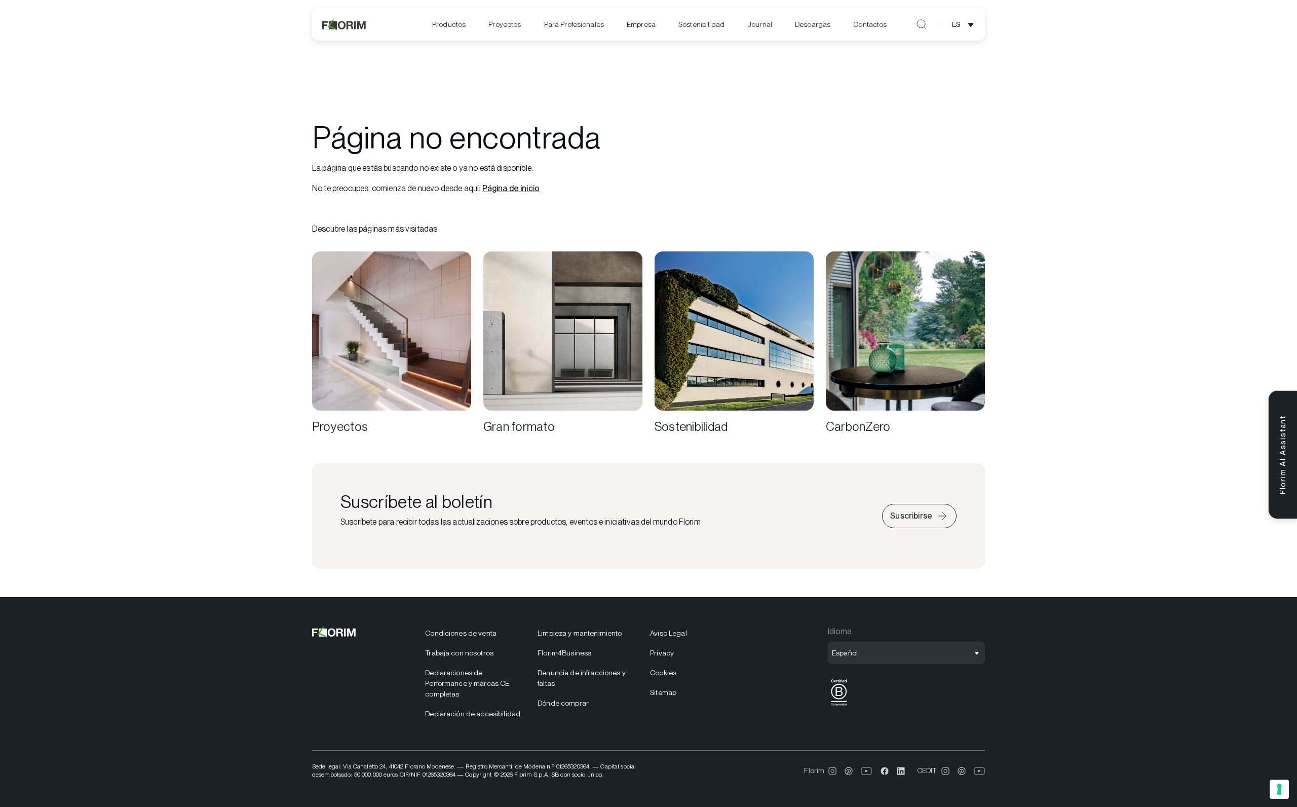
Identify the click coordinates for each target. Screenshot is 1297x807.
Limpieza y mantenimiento (580, 633)
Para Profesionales (574, 24)
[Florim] (344, 24)
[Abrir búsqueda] (921, 24)
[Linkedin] (901, 771)
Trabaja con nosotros (459, 653)
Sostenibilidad (701, 24)
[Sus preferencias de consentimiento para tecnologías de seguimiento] (1279, 789)
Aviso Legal (668, 633)
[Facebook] (885, 771)
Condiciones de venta (461, 633)
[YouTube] (866, 771)
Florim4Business (564, 653)
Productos (449, 24)
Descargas (812, 24)
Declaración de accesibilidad (472, 714)
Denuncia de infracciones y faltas (582, 678)
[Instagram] (832, 771)
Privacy (662, 653)
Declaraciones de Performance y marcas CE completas (467, 683)
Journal (759, 24)
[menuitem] (449, 24)
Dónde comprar (563, 703)
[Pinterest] (849, 771)
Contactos (870, 24)
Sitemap (663, 692)
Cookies (663, 673)
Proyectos (504, 24)
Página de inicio (511, 188)
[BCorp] (839, 706)
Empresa (641, 24)
